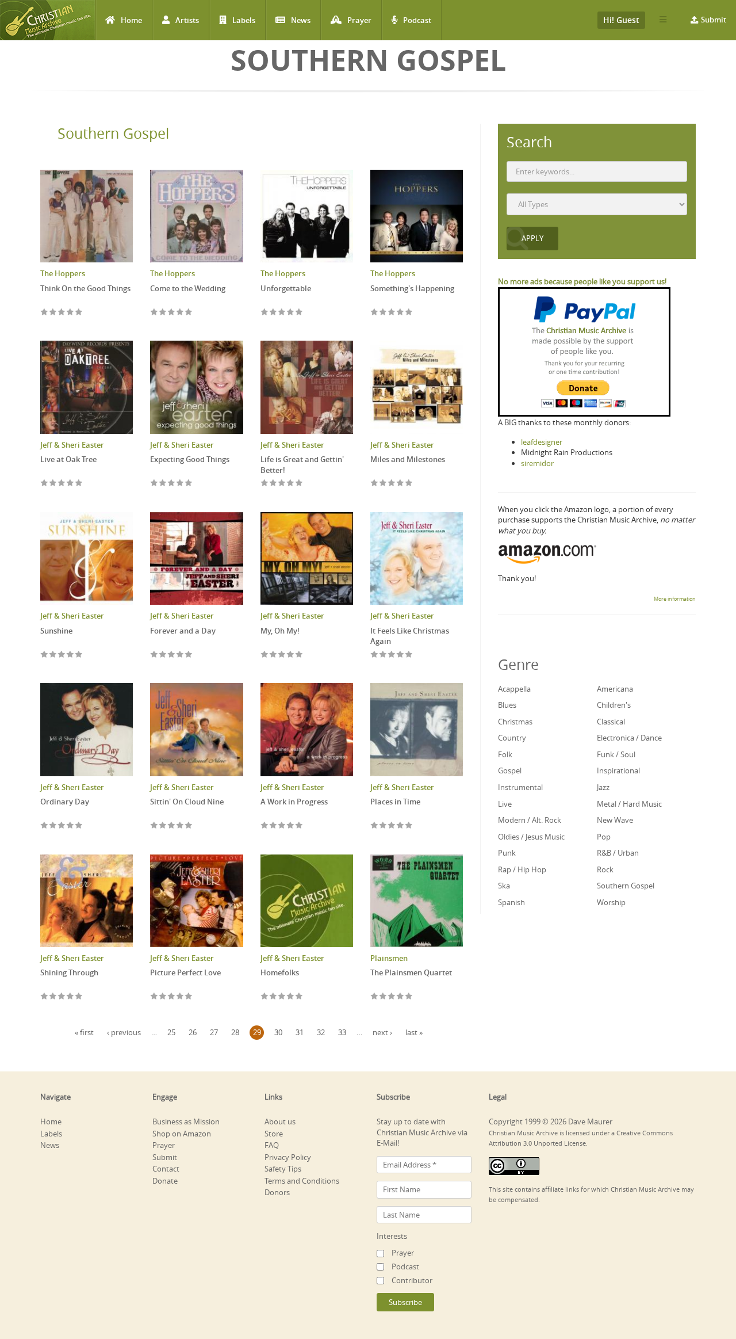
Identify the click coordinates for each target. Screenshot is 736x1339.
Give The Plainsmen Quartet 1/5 (374, 997)
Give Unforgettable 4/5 (290, 312)
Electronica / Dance (629, 738)
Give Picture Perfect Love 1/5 (154, 997)
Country (512, 738)
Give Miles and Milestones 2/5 (383, 483)
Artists (187, 20)
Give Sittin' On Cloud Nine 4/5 (180, 826)
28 (235, 1032)
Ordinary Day (64, 801)
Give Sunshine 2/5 (53, 655)
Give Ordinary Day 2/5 (53, 826)
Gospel (510, 770)
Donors (277, 1192)
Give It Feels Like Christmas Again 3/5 (392, 655)
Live (505, 804)
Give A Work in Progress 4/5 (290, 826)
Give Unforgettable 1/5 (264, 312)
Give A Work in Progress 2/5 (273, 826)
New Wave (615, 820)
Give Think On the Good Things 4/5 (70, 312)
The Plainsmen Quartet (411, 972)
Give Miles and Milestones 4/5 (400, 483)
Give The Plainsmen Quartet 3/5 (392, 997)
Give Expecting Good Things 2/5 (163, 483)
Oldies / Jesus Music (531, 836)
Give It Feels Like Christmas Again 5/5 (409, 655)
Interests (392, 1236)
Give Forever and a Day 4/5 (180, 655)
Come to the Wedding (187, 288)
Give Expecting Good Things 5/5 (189, 483)
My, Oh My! (280, 630)
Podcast (417, 20)
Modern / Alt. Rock (529, 820)
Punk (507, 853)
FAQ (271, 1145)
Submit (713, 19)
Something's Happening (412, 288)
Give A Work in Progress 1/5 (264, 826)
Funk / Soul (616, 754)
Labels (243, 20)
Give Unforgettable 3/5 (282, 312)
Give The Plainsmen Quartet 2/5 (383, 997)
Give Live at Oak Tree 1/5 (44, 483)
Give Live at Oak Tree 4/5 (70, 483)
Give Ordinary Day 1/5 (44, 826)
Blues (507, 705)
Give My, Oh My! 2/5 (273, 655)
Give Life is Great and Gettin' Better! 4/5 (290, 483)
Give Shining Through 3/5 (61, 997)
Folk (505, 754)
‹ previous (124, 1032)
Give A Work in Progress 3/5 (282, 826)
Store (273, 1133)
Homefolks (279, 972)
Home (131, 20)
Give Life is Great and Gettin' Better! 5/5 (299, 483)
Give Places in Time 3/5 (392, 826)
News (300, 20)
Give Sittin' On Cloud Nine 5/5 (189, 826)
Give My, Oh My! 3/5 (282, 655)
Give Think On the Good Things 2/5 (53, 312)
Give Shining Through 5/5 (79, 997)
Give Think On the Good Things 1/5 (44, 312)
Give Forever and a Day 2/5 (163, 655)
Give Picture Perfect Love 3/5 (171, 997)
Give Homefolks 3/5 (282, 997)
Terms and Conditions (301, 1181)
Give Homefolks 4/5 (290, 997)
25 (171, 1032)
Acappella (514, 689)
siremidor (537, 463)
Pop (604, 836)
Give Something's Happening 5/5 (409, 312)
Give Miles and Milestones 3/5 (392, 483)
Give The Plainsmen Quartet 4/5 (400, 997)
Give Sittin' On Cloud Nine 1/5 (154, 826)
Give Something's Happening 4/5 (400, 312)
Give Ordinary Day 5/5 (79, 826)
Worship (611, 902)
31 (300, 1032)
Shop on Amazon (181, 1133)
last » (414, 1032)
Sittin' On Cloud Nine (187, 801)
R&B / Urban (618, 853)
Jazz (603, 787)
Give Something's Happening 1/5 (374, 312)
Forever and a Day (183, 630)
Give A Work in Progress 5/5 (299, 826)
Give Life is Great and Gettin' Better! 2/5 (273, 483)
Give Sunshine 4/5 (70, 655)
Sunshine (56, 630)
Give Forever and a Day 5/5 (189, 655)
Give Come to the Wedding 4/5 (180, 312)
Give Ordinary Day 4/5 (70, 826)
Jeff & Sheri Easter (72, 445)
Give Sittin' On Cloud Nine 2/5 (163, 826)
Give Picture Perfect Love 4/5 (180, 997)
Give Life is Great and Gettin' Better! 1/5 (264, 483)
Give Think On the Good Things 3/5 (61, 312)
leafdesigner (541, 442)
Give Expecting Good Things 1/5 (154, 483)
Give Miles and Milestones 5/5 (409, 483)
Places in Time (395, 801)
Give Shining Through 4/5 (70, 997)
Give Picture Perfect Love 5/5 (189, 997)
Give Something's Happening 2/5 (383, 312)
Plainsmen (389, 958)
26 (193, 1032)
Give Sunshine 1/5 (44, 655)
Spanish (511, 902)
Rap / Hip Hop (522, 869)
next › (382, 1032)
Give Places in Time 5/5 (409, 826)
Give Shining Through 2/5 (53, 997)
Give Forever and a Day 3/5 (171, 655)
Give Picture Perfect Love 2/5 (163, 997)
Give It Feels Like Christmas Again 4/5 (400, 655)
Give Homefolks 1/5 (264, 997)
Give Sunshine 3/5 (61, 655)
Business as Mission (186, 1121)
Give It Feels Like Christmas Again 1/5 (374, 655)
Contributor (412, 1280)
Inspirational (618, 770)
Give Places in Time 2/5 (383, 826)
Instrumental (520, 787)
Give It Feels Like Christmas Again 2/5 (383, 655)
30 (278, 1032)
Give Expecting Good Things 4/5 (180, 483)
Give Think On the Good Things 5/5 (79, 312)
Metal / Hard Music (629, 804)
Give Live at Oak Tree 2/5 (53, 483)
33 (342, 1032)
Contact (165, 1168)
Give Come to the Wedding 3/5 (171, 312)
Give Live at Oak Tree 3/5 (61, 483)
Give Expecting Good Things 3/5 (171, 483)
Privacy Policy (287, 1157)
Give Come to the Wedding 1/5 (154, 312)
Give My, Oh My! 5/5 (299, 655)
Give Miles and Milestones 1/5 (374, 483)
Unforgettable (285, 288)
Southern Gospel (113, 133)
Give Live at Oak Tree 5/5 (79, 483)
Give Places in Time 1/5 (374, 826)
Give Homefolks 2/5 (273, 997)
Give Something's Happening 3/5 (392, 312)
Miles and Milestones (407, 459)
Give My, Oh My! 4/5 (290, 655)
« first (84, 1032)
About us (280, 1121)
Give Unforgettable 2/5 (273, 312)
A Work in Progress (294, 801)
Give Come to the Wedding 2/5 (163, 312)
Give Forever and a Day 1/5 (154, 655)
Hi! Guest (621, 19)
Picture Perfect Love (185, 972)
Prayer (359, 20)
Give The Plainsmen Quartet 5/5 (409, 997)
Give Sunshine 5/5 (79, 655)
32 (321, 1032)
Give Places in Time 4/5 (400, 826)
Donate (165, 1181)
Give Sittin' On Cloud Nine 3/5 (171, 826)
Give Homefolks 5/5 (299, 997)
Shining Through (69, 972)
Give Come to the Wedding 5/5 (189, 312)
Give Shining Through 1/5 (44, 997)
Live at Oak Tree (68, 459)
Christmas (515, 721)
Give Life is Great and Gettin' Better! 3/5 (282, 483)
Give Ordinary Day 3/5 (61, 826)
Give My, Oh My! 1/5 (264, 655)
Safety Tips (282, 1168)
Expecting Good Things (189, 459)
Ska (504, 885)
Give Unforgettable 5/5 (299, 312)
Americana (615, 689)
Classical (611, 721)
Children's (614, 705)
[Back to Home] (47, 20)
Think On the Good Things (85, 288)
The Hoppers (62, 273)
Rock (605, 869)
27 (214, 1032)
